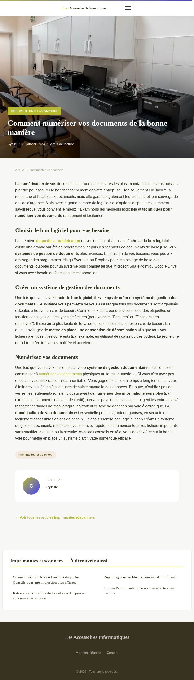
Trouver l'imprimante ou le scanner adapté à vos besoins (139, 590)
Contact (112, 652)
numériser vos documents (60, 374)
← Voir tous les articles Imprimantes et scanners (55, 517)
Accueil (20, 170)
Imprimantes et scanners (34, 111)
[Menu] (127, 8)
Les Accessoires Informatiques (97, 637)
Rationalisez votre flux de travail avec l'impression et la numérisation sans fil (50, 595)
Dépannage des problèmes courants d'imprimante (140, 577)
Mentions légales (88, 652)
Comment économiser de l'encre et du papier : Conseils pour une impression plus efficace (47, 579)
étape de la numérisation (58, 241)
